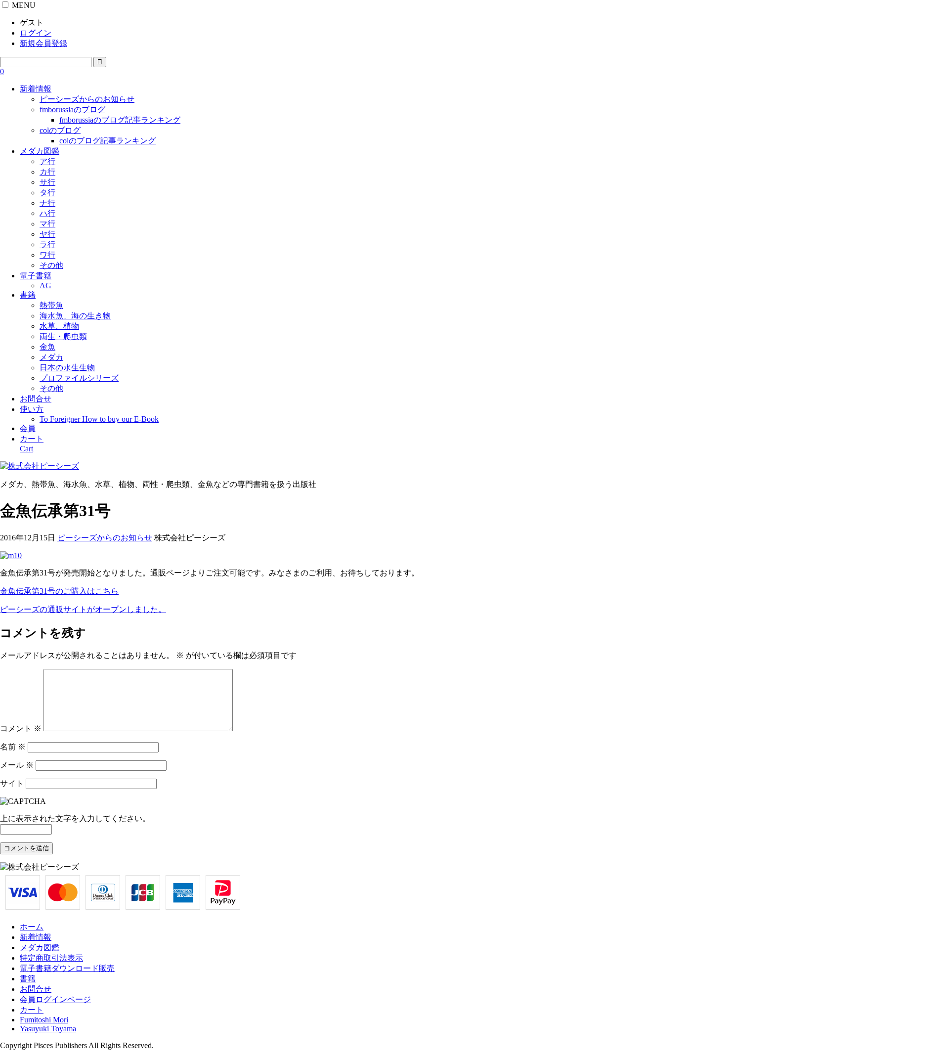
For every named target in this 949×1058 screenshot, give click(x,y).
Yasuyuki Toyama (48, 1028)
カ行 (47, 172)
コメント (21, 728)
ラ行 (47, 244)
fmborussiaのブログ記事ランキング (119, 120)
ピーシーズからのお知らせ (87, 99)
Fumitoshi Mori (44, 1019)
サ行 (47, 182)
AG (45, 285)
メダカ (51, 357)
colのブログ (60, 130)
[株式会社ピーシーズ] (39, 466)
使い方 (31, 409)
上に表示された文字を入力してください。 (75, 818)
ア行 (47, 161)
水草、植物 (59, 326)
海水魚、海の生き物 (75, 315)
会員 (28, 428)
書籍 (28, 295)
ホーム (31, 927)
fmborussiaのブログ (72, 109)
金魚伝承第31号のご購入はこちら (59, 591)
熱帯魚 (51, 305)
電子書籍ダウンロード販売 (67, 968)
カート (31, 1010)
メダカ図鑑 (39, 151)
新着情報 (35, 89)
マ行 (47, 224)
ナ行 (47, 203)
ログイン (35, 33)
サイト (12, 783)
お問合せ (35, 399)
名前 (13, 747)
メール (17, 765)
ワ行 (47, 255)
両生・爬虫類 (63, 336)
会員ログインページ (55, 999)
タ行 (47, 192)
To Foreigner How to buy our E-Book (99, 419)
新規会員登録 (43, 43)
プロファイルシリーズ (79, 378)
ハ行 (47, 213)
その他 (51, 265)
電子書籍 (35, 275)
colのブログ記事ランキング (107, 140)
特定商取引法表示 (51, 958)
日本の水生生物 (67, 367)
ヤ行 (47, 234)
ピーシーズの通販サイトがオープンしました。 (83, 609)
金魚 (47, 347)
